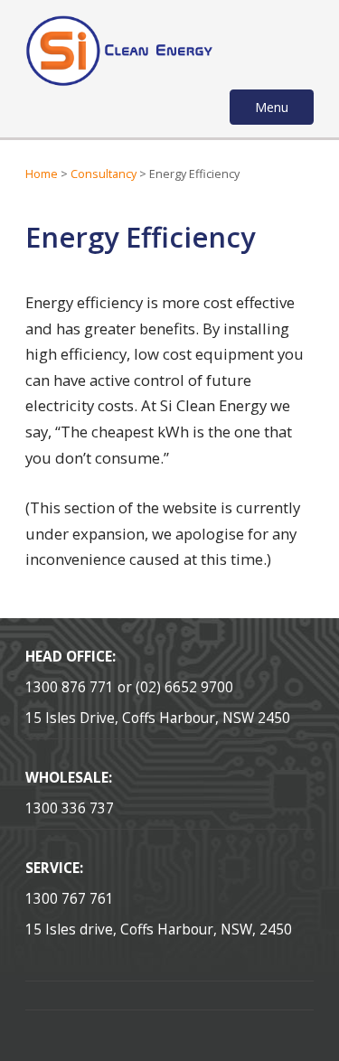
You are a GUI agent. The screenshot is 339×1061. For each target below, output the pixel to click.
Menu (271, 107)
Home (41, 174)
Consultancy (104, 174)
